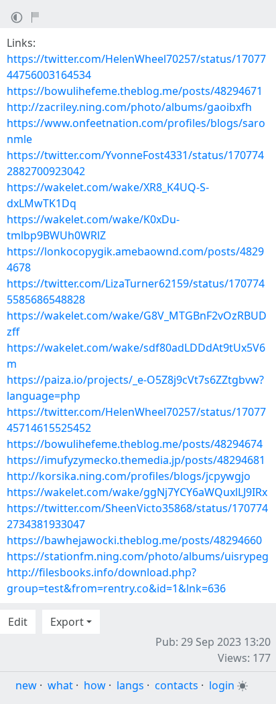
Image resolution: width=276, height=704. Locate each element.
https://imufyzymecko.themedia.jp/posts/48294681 (136, 460)
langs (130, 685)
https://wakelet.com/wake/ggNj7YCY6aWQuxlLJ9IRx (137, 492)
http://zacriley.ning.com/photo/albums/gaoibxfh (129, 107)
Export (67, 621)
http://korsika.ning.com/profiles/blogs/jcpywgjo (129, 476)
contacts (176, 685)
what (60, 685)
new (26, 685)
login (221, 685)
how (95, 685)
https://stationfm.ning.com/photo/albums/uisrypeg (138, 556)
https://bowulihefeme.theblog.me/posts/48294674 (135, 444)
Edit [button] (17, 621)
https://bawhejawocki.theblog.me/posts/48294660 (134, 540)
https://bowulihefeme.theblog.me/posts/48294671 (135, 91)
